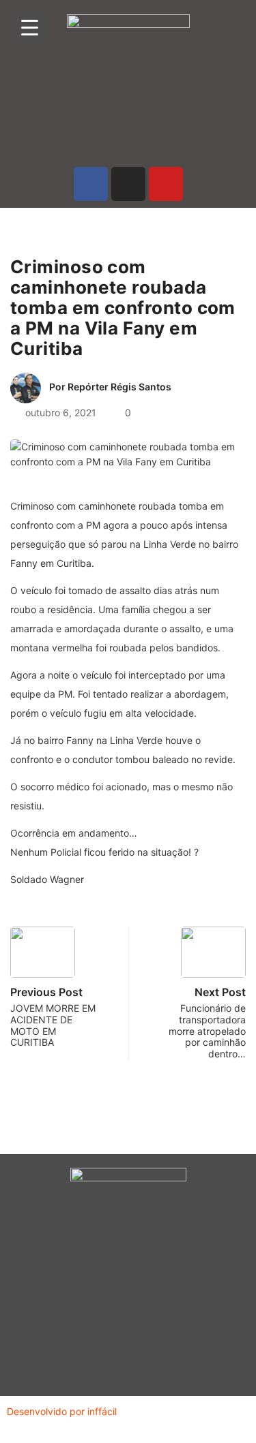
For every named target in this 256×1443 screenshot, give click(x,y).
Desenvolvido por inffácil (62, 1411)
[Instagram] (128, 184)
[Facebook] (91, 184)
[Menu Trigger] (30, 27)
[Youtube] (166, 184)
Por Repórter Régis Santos (110, 386)
